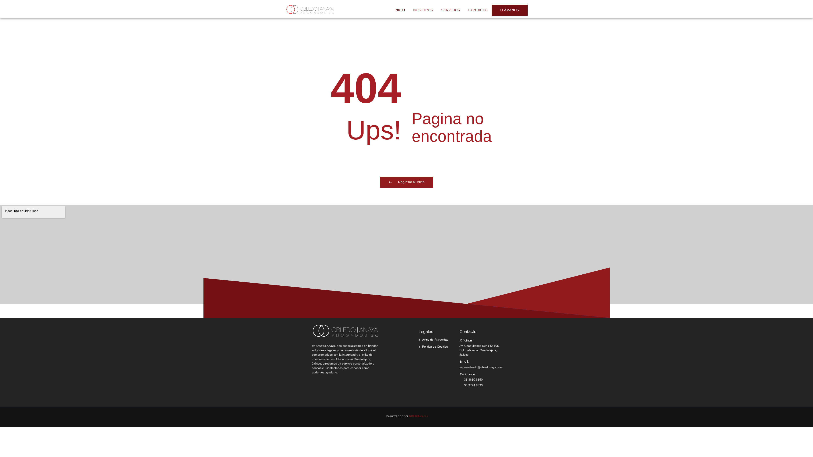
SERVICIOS (450, 10)
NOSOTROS (423, 10)
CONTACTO (477, 10)
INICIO (400, 10)
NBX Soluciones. (418, 416)
